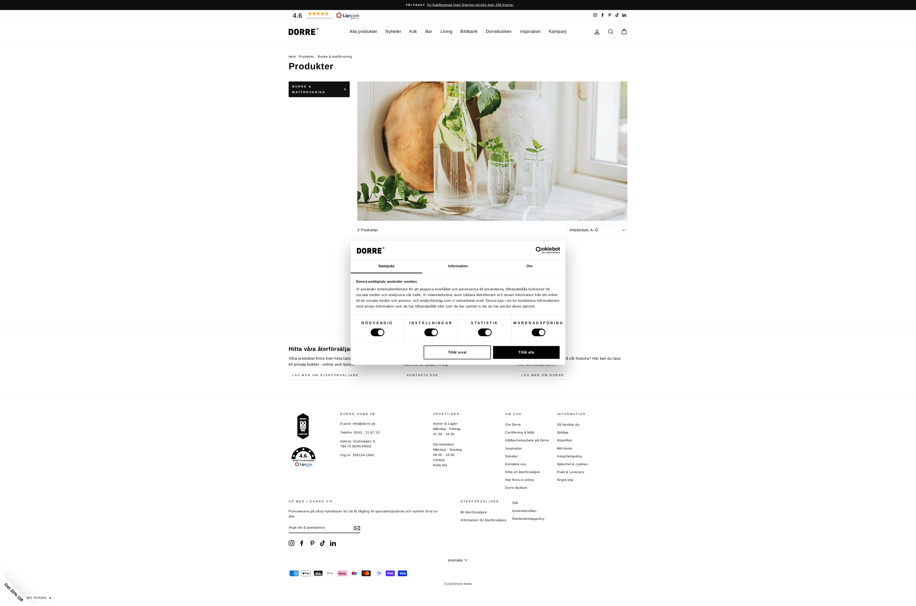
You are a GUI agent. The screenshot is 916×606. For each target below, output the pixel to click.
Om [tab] (529, 266)
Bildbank (469, 31)
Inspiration (530, 31)
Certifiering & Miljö (519, 432)
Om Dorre (513, 424)
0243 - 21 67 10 (367, 432)
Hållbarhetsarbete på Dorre (527, 440)
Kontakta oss (422, 375)
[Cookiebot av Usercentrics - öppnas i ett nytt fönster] (539, 250)
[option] (458, 5)
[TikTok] (322, 543)
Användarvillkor (524, 511)
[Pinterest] (312, 543)
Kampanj (558, 31)
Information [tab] (458, 266)
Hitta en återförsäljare (522, 472)
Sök (515, 503)
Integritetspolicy (569, 456)
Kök (413, 31)
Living (446, 31)
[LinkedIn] (333, 543)
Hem (292, 56)
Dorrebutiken (499, 31)
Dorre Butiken (516, 488)
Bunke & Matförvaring (308, 89)
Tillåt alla (526, 352)
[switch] (431, 332)
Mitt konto (564, 448)
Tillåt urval (457, 352)
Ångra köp (565, 480)
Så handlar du (568, 424)
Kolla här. (440, 465)
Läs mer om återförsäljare (325, 375)
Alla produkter (363, 31)
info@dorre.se (364, 423)
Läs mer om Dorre (542, 375)
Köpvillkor (564, 440)
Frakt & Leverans (570, 472)
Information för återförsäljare (483, 520)
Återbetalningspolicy (528, 518)
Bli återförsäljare (474, 512)
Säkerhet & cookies (572, 464)
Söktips (563, 432)
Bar (428, 31)
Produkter (307, 56)
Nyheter (393, 31)
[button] (324, 15)
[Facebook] (302, 543)
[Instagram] (291, 543)
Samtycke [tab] (386, 266)
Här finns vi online (519, 480)
